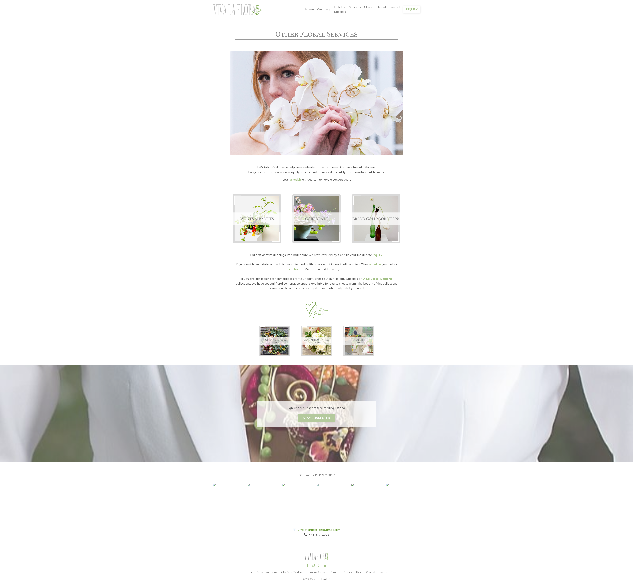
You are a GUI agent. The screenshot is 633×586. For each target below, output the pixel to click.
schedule (295, 179)
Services (355, 7)
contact (294, 269)
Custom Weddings (266, 572)
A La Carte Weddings (293, 572)
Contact (394, 7)
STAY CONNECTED (316, 418)
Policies (383, 572)
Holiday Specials (340, 9)
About (382, 7)
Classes (369, 7)
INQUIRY (411, 9)
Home (309, 9)
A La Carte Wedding (377, 279)
